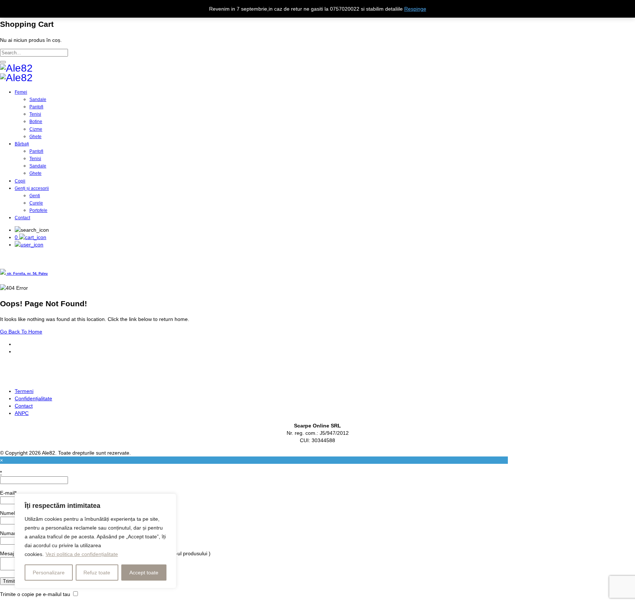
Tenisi (35, 114)
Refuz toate (96, 572)
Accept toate (143, 572)
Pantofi (36, 106)
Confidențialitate (33, 398)
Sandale (37, 99)
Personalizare (49, 572)
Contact (22, 217)
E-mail (8, 493)
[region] (95, 541)
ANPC (22, 413)
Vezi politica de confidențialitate (82, 554)
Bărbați (22, 144)
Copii (20, 181)
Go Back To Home (21, 332)
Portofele (38, 210)
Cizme (35, 129)
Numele (9, 513)
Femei (21, 92)
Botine (35, 121)
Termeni (24, 391)
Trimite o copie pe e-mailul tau (35, 594)
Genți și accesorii (32, 188)
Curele (36, 203)
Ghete (35, 136)
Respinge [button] (415, 9)
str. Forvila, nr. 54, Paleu (27, 273)
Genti (34, 195)
